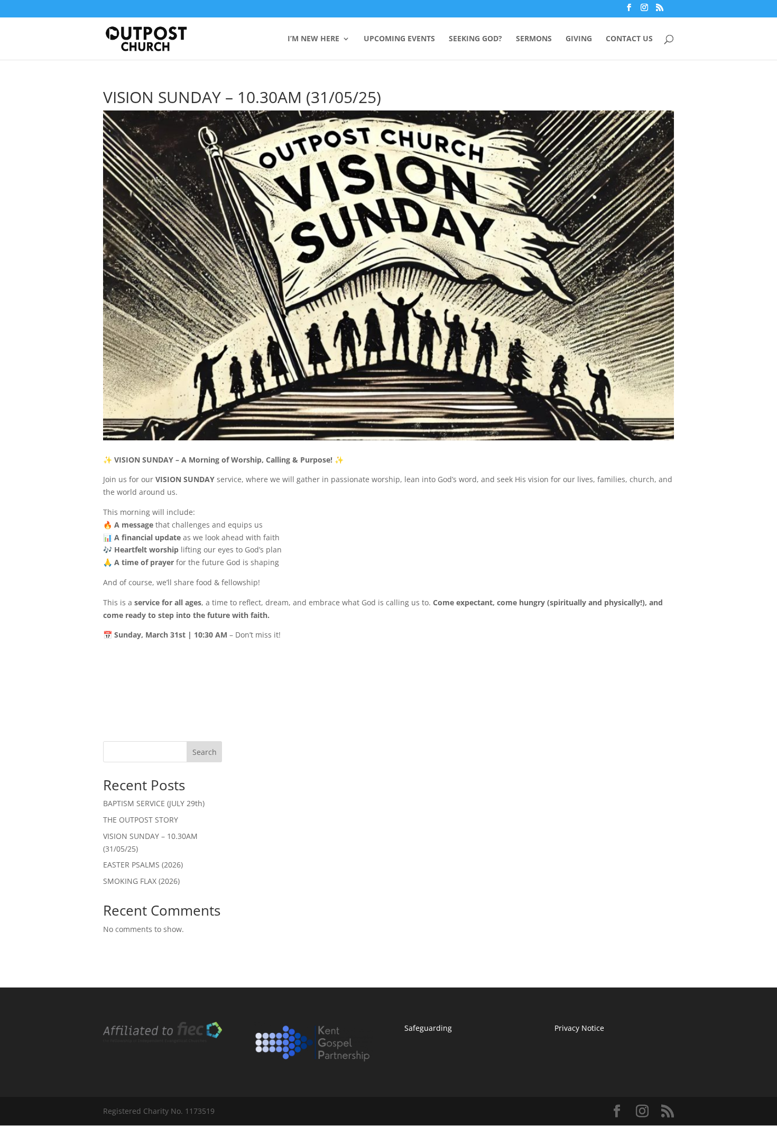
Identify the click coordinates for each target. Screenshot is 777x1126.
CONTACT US (629, 39)
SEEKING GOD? (475, 39)
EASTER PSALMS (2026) (143, 865)
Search (204, 752)
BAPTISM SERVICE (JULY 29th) (154, 803)
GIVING (579, 39)
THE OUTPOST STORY (140, 820)
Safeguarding (428, 1028)
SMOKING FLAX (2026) (141, 881)
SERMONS (534, 39)
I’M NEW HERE (313, 39)
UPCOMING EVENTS (399, 39)
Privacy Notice (579, 1028)
